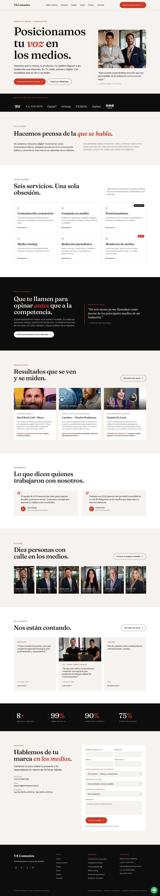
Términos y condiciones (112, 890)
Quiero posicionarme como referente (32, 334)
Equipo (74, 5)
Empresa (118, 750)
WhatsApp (119, 759)
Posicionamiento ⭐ (95, 867)
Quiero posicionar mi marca (28, 82)
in (21, 868)
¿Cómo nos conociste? (95, 789)
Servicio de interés (94, 779)
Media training (93, 870)
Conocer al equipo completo (128, 556)
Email (88, 759)
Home (58, 859)
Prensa (91, 5)
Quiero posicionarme (132, 5)
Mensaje (90, 799)
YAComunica (22, 4)
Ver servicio (21, 227)
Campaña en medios (95, 863)
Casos (82, 5)
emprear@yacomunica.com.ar (130, 866)
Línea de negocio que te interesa (100, 769)
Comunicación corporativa (97, 859)
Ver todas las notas (132, 628)
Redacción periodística (96, 874)
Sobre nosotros (51, 5)
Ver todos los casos (132, 378)
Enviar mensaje (95, 820)
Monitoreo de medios (95, 878)
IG (16, 868)
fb (33, 868)
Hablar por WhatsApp (59, 82)
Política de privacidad (95, 890)
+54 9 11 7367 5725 (127, 862)
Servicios (64, 5)
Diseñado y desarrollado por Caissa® (134, 890)
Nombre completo (94, 750)
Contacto (100, 5)
